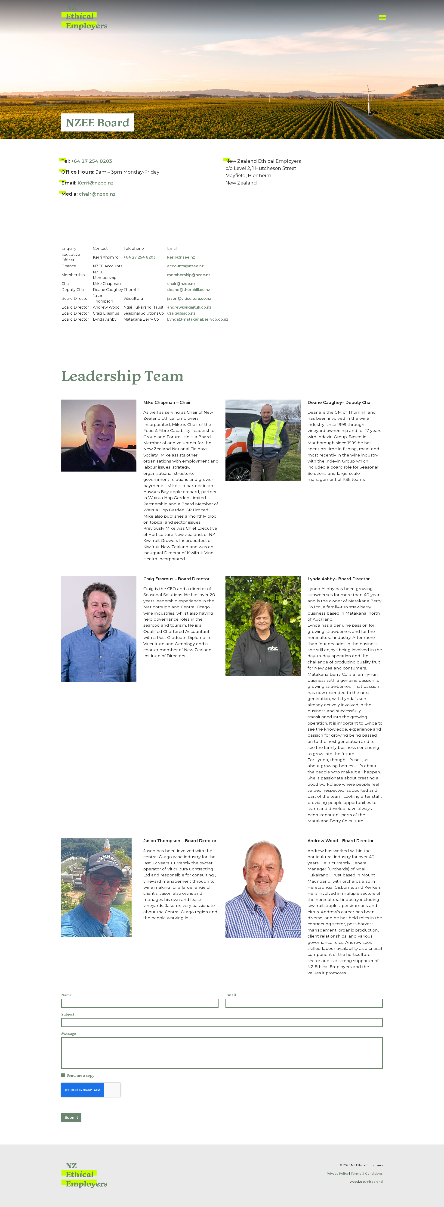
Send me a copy (80, 1075)
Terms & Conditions (367, 1173)
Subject (67, 1014)
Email (230, 995)
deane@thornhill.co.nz (188, 290)
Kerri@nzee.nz (95, 183)
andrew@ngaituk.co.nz (189, 307)
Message (68, 1033)
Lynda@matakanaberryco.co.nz (197, 319)
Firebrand (375, 1181)
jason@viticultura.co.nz (189, 298)
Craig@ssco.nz (181, 313)
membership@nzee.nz (188, 275)
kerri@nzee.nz (181, 257)
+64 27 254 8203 (91, 161)
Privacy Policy (337, 1173)
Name (66, 995)
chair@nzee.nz (97, 194)
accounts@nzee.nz (185, 266)
